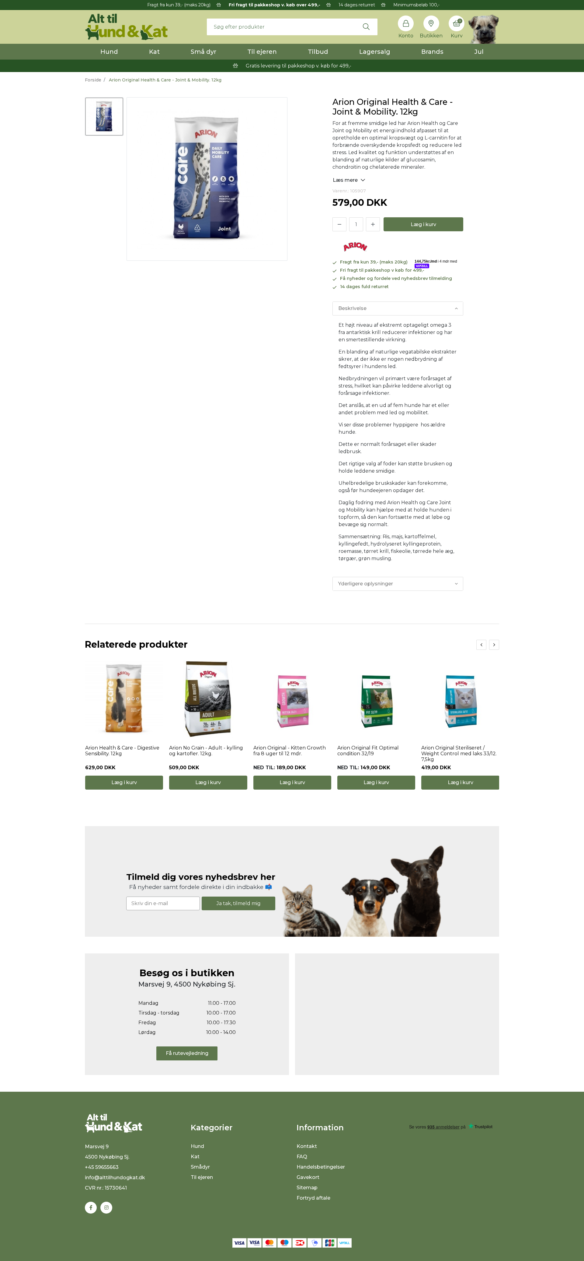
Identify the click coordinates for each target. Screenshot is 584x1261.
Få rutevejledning (187, 1053)
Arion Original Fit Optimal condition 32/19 (368, 750)
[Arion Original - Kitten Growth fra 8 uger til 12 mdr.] (292, 699)
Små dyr (203, 51)
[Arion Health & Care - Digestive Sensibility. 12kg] (124, 699)
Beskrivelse (352, 308)
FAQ (302, 1156)
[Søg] (366, 26)
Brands (432, 51)
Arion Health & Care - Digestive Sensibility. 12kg (122, 750)
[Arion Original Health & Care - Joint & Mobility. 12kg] (104, 117)
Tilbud (318, 51)
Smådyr (200, 1167)
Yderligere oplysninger (365, 584)
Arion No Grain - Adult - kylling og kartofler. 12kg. (206, 750)
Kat (154, 51)
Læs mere (346, 180)
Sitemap (307, 1187)
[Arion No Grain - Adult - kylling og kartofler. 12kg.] (208, 699)
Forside (93, 80)
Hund (109, 51)
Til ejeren (262, 51)
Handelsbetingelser (321, 1167)
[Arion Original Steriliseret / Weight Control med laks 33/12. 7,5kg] (460, 699)
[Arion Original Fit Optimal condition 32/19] (376, 699)
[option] (104, 116)
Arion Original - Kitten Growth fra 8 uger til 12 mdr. (289, 750)
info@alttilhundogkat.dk (115, 1177)
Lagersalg (374, 51)
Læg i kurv (423, 224)
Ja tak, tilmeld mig (239, 903)
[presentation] (481, 645)
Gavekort (308, 1177)
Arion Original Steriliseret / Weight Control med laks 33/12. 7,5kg (459, 753)
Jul (479, 51)
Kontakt (307, 1146)
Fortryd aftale (313, 1198)
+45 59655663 (102, 1167)
